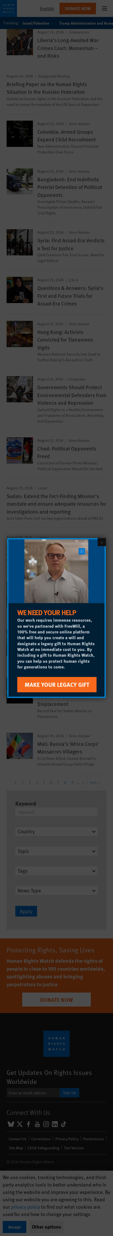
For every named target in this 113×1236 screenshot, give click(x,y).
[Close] (102, 542)
